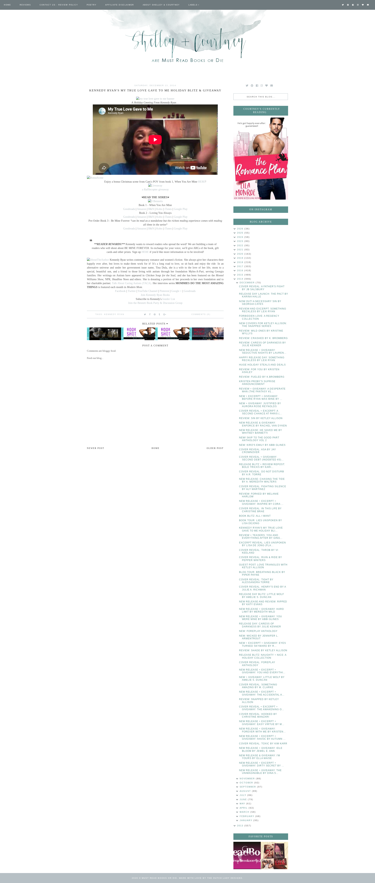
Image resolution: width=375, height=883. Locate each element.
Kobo (159, 208)
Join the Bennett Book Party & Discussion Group (155, 302)
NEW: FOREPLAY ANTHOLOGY (258, 631)
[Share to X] (145, 314)
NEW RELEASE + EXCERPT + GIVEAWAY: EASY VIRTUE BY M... (261, 722)
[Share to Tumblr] (159, 314)
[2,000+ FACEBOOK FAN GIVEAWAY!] (247, 855)
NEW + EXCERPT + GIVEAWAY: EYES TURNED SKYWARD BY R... (262, 644)
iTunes (168, 208)
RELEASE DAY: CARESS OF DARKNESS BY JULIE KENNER (260, 625)
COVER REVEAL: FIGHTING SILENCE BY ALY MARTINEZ (262, 488)
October (247, 782)
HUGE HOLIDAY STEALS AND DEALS (262, 364)
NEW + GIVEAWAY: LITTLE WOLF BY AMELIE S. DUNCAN (262, 678)
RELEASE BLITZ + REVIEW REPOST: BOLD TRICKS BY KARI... (262, 465)
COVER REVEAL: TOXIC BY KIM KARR (263, 743)
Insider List (168, 299)
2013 (240, 825)
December (248, 282)
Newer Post (95, 448)
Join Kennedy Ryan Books (155, 294)
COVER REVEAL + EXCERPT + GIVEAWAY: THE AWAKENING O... (261, 708)
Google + (176, 291)
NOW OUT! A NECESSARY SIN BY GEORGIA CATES (260, 302)
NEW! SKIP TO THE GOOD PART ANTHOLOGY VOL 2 (259, 439)
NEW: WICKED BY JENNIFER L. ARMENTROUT (259, 637)
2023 (240, 241)
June (244, 799)
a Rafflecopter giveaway (155, 189)
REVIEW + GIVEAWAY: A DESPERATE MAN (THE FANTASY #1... (262, 390)
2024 (240, 237)
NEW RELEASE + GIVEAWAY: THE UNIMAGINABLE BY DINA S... (260, 771)
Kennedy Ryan (114, 314)
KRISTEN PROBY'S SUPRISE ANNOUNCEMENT (257, 382)
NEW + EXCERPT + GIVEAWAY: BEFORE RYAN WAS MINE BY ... (260, 397)
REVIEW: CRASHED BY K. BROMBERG (263, 338)
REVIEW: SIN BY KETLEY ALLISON (261, 418)
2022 (240, 245)
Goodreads (129, 208)
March (245, 812)
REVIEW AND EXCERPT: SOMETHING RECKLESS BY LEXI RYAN (262, 310)
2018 (240, 262)
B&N (151, 208)
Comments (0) (200, 314)
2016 (240, 270)
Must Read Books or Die (159, 878)
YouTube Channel (147, 291)
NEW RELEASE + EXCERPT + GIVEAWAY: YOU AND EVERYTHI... (262, 671)
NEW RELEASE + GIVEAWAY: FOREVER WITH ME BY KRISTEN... (262, 730)
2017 (240, 266)
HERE (201, 181)
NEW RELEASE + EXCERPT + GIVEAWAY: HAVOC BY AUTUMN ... (262, 737)
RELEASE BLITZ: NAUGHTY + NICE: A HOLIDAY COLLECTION (262, 656)
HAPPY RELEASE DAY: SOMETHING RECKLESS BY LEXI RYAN (261, 359)
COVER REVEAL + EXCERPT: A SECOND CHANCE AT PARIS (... (260, 412)
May (243, 803)
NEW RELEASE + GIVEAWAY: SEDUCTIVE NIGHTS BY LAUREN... (262, 351)
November (248, 778)
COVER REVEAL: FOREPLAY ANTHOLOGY (257, 663)
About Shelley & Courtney (161, 5)
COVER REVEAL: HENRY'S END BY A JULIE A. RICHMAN (262, 588)
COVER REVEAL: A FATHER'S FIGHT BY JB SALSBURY (262, 288)
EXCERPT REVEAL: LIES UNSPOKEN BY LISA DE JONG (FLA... (262, 544)
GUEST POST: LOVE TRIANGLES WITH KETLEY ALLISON (263, 566)
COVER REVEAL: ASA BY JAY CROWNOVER (257, 451)
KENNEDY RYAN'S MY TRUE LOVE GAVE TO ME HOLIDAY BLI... (261, 529)
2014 (240, 279)
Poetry (91, 5)
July (243, 795)
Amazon (142, 208)
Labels (192, 5)
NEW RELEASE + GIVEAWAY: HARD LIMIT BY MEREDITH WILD (261, 610)
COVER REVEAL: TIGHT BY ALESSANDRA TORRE (256, 581)
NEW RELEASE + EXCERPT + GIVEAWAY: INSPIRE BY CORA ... (261, 502)
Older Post (215, 448)
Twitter (132, 291)
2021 (240, 249)
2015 (240, 275)
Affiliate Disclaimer (119, 5)
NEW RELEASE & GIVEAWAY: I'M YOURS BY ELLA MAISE (259, 757)
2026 (240, 228)
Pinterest (164, 291)
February (247, 816)
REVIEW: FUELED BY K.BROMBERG (261, 376)
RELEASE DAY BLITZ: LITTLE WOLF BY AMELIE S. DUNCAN (261, 595)
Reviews (25, 5)
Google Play (181, 208)
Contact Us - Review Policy (59, 5)
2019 (240, 258)
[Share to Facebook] (150, 314)
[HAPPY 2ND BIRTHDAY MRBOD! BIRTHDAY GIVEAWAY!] (274, 855)
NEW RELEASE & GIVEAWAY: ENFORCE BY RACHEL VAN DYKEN (263, 424)
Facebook (120, 291)
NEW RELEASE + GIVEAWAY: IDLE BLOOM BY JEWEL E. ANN (260, 749)
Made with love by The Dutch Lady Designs (210, 878)
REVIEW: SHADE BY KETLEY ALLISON (263, 650)
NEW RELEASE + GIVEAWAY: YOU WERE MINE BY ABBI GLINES (260, 618)
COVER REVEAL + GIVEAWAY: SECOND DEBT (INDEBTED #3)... (261, 458)
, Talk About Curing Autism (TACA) (130, 283)
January (246, 820)
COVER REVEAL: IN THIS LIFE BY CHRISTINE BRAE (260, 510)
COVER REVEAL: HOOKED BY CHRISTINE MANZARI (258, 715)
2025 (240, 233)
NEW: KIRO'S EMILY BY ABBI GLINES (262, 445)
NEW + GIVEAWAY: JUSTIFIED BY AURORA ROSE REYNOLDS (260, 405)
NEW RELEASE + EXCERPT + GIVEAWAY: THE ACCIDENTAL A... (261, 693)
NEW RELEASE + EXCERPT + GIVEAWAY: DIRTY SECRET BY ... (261, 764)
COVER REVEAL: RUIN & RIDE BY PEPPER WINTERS (260, 558)
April (244, 808)
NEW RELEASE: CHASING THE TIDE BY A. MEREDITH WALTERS (262, 480)
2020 (240, 254)
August (246, 791)
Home (7, 5)
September (248, 787)
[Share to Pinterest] (155, 314)
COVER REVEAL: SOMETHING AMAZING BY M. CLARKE (258, 686)
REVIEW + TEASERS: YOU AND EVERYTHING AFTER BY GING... (260, 536)
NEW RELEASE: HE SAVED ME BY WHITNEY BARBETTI (260, 431)
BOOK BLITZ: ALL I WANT (255, 516)
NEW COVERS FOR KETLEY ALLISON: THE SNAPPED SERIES (263, 324)
